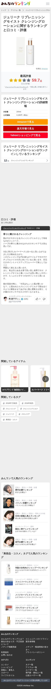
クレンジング (10, 409)
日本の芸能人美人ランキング (27, 516)
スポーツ (5, 673)
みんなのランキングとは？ (12, 639)
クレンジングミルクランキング (16, 87)
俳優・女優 (33, 487)
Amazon (45, 69)
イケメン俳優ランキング (25, 503)
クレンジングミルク (30, 409)
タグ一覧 (29, 665)
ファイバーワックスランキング (28, 582)
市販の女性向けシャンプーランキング (31, 568)
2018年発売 (28, 403)
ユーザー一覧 (31, 670)
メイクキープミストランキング (28, 595)
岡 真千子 (13, 299)
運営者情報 (30, 641)
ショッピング (20, 565)
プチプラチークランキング (26, 608)
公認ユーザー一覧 (33, 675)
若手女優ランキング (23, 542)
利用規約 (5, 652)
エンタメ (18, 526)
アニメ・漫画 (29, 526)
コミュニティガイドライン (37, 639)
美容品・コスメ (11, 420)
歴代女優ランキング (23, 490)
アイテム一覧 (16, 10)
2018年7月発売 (11, 403)
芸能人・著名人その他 (37, 513)
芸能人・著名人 (21, 487)
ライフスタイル (7, 675)
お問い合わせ (7, 655)
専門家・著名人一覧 (34, 673)
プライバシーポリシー (35, 652)
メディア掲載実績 (8, 647)
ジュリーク (9, 414)
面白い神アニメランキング (26, 529)
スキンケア (25, 414)
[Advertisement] (25, 190)
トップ (3, 10)
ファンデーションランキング (27, 621)
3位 (10, 301)
